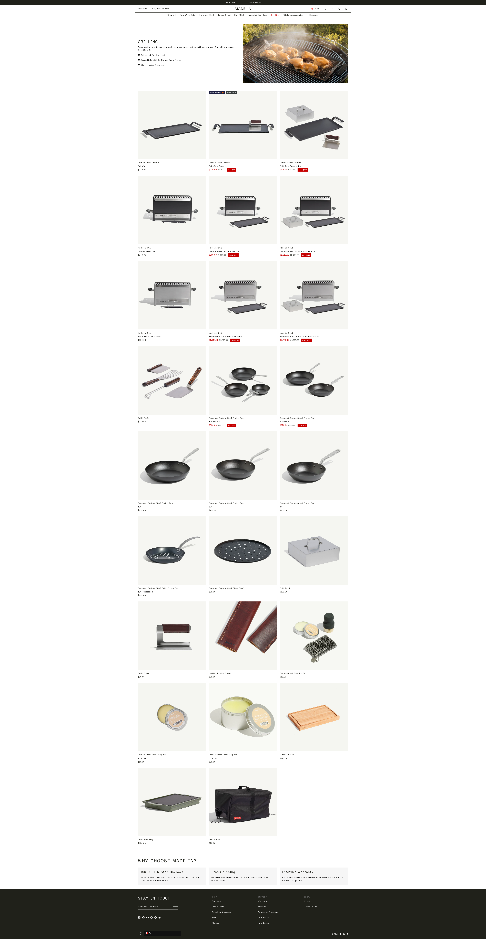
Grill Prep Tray (145, 839)
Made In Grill (144, 248)
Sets (214, 917)
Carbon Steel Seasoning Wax (152, 755)
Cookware (216, 901)
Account (262, 906)
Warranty (262, 901)
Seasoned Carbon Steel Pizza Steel (226, 588)
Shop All (216, 923)
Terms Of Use (310, 906)
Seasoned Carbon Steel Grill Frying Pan (158, 588)
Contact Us (263, 917)
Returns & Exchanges (268, 912)
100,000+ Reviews (160, 8)
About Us (142, 8)
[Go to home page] (243, 8)
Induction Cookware (221, 912)
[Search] (325, 9)
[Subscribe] (175, 906)
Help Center (264, 923)
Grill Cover (214, 839)
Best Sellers (218, 906)
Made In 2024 (341, 934)
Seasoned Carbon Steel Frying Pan (226, 418)
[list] (243, 876)
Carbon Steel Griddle (148, 162)
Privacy (308, 901)
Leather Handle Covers (220, 673)
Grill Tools (143, 418)
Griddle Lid (285, 588)
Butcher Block (287, 755)
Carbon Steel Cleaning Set (293, 673)
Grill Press (143, 673)
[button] (294, 15)
